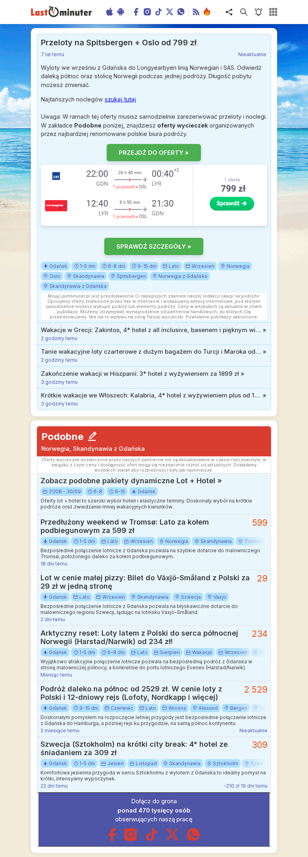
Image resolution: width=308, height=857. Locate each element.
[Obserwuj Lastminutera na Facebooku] (112, 839)
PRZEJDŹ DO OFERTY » (154, 152)
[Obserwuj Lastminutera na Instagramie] (131, 839)
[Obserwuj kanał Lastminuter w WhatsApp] (193, 839)
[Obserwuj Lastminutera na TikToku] (151, 839)
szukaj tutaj (120, 99)
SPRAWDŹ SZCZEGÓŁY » (153, 246)
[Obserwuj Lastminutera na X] (172, 839)
